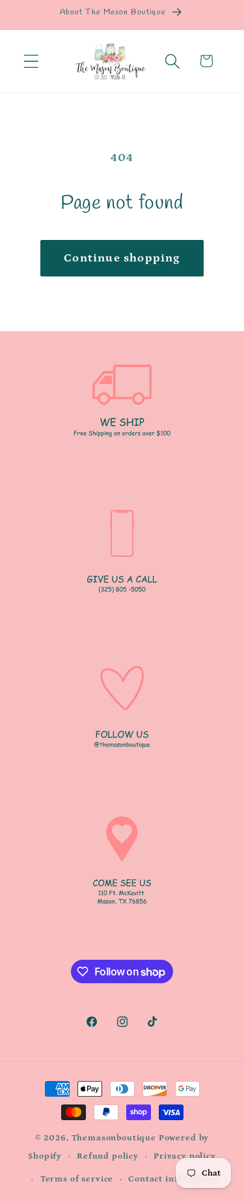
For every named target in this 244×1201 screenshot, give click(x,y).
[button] (31, 61)
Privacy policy (185, 1156)
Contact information (173, 1179)
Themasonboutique (114, 1138)
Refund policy (108, 1156)
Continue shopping (122, 258)
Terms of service (76, 1179)
